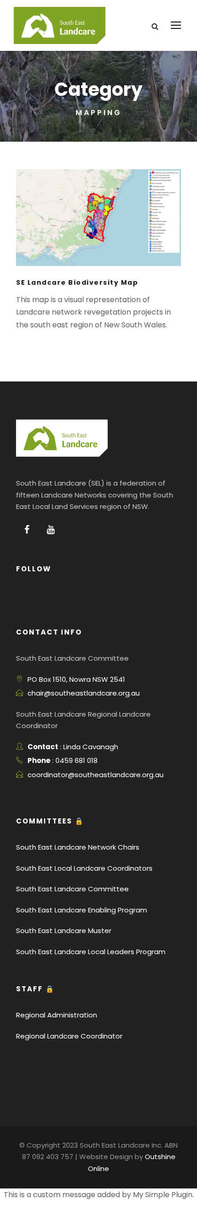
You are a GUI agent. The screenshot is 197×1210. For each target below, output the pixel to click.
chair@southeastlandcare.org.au (83, 693)
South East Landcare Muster (63, 930)
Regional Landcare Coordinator (69, 1036)
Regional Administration (56, 1015)
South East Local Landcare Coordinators (84, 868)
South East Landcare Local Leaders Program (90, 951)
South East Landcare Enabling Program (81, 910)
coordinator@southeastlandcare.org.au (95, 774)
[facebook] (26, 529)
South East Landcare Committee (72, 889)
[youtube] (51, 529)
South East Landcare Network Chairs (77, 847)
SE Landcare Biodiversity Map (77, 282)
